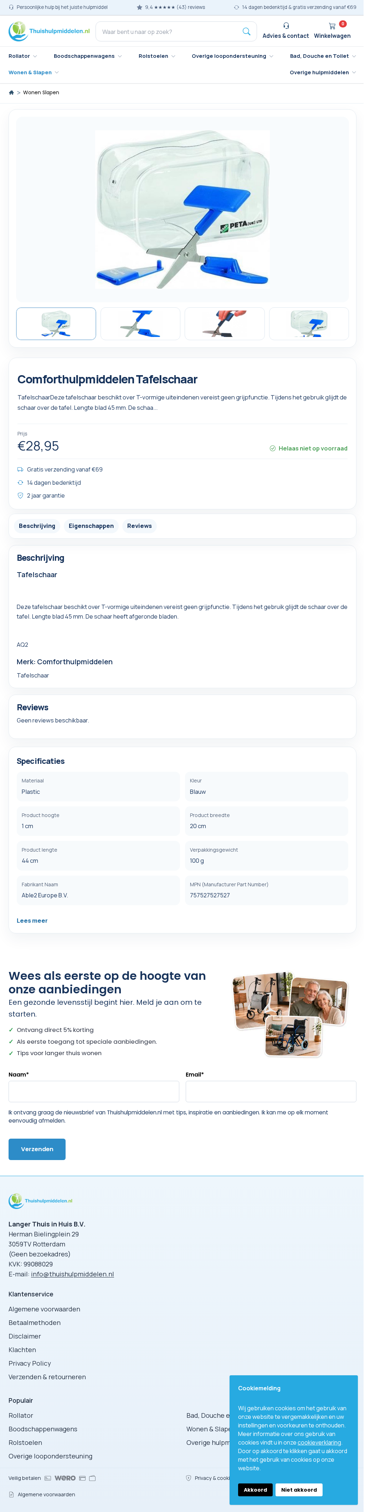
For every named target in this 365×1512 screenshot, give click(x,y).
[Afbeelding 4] (309, 323)
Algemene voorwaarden (44, 1309)
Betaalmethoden (35, 1322)
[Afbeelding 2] (141, 323)
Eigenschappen (91, 525)
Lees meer (32, 920)
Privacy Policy (30, 1363)
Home (11, 92)
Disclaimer (25, 1336)
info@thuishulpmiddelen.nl (72, 1274)
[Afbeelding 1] (56, 323)
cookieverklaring (319, 1442)
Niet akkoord (299, 1489)
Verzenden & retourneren (47, 1376)
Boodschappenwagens (43, 1429)
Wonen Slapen (41, 92)
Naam (19, 1074)
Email (195, 1074)
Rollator (21, 1415)
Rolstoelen (25, 1442)
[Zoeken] (247, 31)
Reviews (139, 525)
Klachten (22, 1349)
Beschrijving (37, 525)
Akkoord (255, 1489)
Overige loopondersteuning (50, 1456)
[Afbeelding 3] (225, 323)
